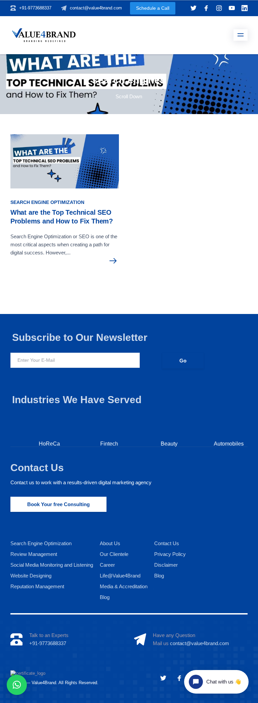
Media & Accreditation (123, 586)
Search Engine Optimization (47, 202)
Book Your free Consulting (58, 504)
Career (107, 565)
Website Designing (30, 575)
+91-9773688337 (35, 7)
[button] (17, 685)
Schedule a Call (152, 8)
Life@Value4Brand (120, 575)
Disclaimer (166, 565)
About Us (110, 543)
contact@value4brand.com (96, 7)
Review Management (33, 554)
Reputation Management (37, 586)
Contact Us (37, 467)
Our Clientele (114, 554)
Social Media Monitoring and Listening (51, 565)
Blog (105, 597)
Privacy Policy (170, 554)
